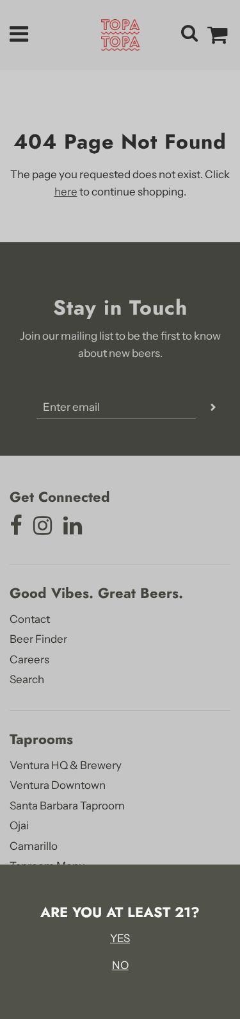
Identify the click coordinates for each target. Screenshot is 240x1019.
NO (120, 965)
